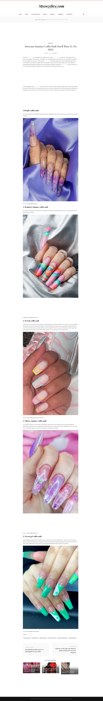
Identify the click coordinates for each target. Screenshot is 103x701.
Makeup (44, 20)
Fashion (45, 14)
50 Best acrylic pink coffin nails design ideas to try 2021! (31, 670)
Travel (26, 14)
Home (20, 14)
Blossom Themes (59, 698)
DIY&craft (52, 14)
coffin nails (30, 57)
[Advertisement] (51, 33)
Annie (46, 53)
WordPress (70, 698)
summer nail (64, 64)
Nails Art (50, 43)
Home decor (69, 14)
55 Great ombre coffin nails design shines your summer (68, 671)
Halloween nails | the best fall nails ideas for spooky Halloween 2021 (50, 670)
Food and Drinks (35, 14)
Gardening (60, 14)
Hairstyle (45, 18)
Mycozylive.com (51, 6)
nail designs (56, 57)
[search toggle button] (83, 14)
